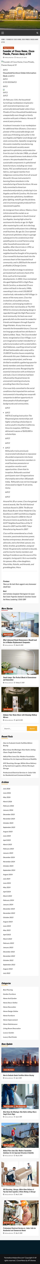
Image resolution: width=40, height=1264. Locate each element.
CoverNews (21, 1260)
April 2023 (7, 935)
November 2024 (9, 862)
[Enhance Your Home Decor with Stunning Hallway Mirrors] (20, 699)
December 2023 (9, 909)
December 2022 (9, 952)
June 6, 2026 (19, 1117)
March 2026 (7, 801)
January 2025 (8, 853)
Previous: (19, 584)
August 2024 (7, 874)
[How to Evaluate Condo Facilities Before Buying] (20, 1060)
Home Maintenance (10, 1024)
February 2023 (8, 943)
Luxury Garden (8, 1033)
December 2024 (9, 857)
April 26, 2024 (19, 720)
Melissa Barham (9, 57)
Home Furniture (8, 48)
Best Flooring (8, 990)
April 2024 (7, 892)
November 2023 (9, 913)
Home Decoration (9, 1007)
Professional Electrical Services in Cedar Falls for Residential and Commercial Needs (19, 774)
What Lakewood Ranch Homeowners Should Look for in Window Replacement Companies (20, 641)
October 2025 (8, 823)
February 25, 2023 (21, 57)
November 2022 (9, 956)
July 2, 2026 (19, 1078)
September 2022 (9, 965)
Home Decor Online (10, 1003)
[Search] (37, 33)
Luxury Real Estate (10, 1037)
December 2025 (9, 814)
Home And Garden (10, 998)
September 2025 (9, 827)
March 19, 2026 (19, 645)
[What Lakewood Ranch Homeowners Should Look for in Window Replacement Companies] (20, 624)
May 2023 (6, 930)
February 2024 (8, 900)
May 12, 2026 (19, 1233)
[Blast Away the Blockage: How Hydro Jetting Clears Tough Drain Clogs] (20, 1096)
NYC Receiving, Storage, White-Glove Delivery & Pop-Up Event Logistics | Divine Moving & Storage (19, 765)
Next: (19, 595)
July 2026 (6, 789)
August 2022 (7, 969)
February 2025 (8, 849)
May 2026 (6, 797)
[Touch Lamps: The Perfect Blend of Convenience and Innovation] (20, 661)
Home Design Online (10, 1011)
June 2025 (7, 836)
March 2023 (7, 939)
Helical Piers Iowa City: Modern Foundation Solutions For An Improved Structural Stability (20, 757)
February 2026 (8, 806)
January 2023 (8, 947)
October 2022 (8, 960)
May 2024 (6, 887)
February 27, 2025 (20, 682)
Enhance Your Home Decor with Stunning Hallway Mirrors (20, 716)
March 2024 (7, 896)
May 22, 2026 (19, 1155)
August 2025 (7, 832)
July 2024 (6, 879)
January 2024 (8, 904)
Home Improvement (10, 1020)
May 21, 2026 (19, 1194)
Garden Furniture (9, 994)
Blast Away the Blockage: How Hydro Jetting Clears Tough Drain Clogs (19, 751)
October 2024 (8, 866)
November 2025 (9, 819)
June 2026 (7, 793)
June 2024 (7, 883)
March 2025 (7, 844)
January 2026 (8, 810)
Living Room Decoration (12, 1028)
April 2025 (7, 840)
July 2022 (6, 973)
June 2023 (7, 926)
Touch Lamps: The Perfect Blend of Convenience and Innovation (19, 678)
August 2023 (7, 922)
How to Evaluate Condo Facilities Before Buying (17, 744)
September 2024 (9, 870)
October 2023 (8, 917)
